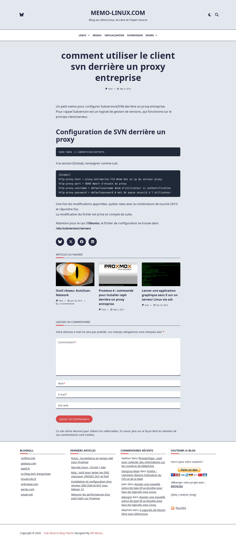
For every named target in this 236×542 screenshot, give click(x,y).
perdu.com (27, 489)
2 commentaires (66, 303)
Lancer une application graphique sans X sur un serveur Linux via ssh (160, 295)
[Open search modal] (217, 15)
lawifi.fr (25, 468)
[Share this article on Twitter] (71, 242)
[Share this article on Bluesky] (60, 242)
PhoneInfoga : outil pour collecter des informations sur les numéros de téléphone (143, 462)
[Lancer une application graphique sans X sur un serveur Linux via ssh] (161, 274)
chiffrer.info (28, 458)
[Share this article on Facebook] (82, 242)
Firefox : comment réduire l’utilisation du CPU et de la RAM (141, 475)
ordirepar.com (29, 484)
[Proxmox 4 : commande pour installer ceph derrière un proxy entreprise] (118, 274)
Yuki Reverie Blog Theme (59, 533)
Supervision (135, 35)
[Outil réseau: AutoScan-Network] (75, 274)
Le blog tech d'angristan (36, 473)
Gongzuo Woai (130, 471)
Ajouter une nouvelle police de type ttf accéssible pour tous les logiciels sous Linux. (142, 488)
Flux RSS (181, 508)
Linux (82, 35)
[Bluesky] (22, 15)
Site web (63, 405)
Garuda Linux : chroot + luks (88, 467)
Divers (150, 35)
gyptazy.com (28, 463)
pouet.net (27, 494)
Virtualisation (114, 35)
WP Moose (96, 533)
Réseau (97, 35)
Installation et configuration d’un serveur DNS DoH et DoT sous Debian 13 (91, 485)
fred (110, 89)
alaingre (127, 497)
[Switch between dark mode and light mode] (209, 15)
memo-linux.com (118, 13)
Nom (61, 383)
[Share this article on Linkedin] (92, 242)
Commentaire (67, 342)
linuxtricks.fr (28, 479)
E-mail (62, 394)
